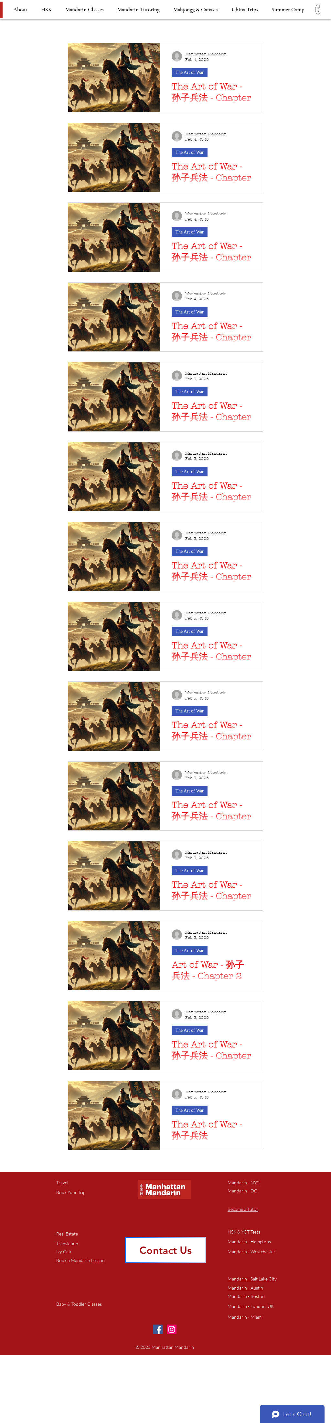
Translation (67, 1243)
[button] (80, 1260)
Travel (62, 1182)
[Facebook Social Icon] (158, 1329)
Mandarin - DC (242, 1190)
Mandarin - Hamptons (249, 1241)
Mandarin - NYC (244, 1182)
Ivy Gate (64, 1251)
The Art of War (190, 72)
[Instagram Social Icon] (171, 1329)
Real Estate (67, 1233)
